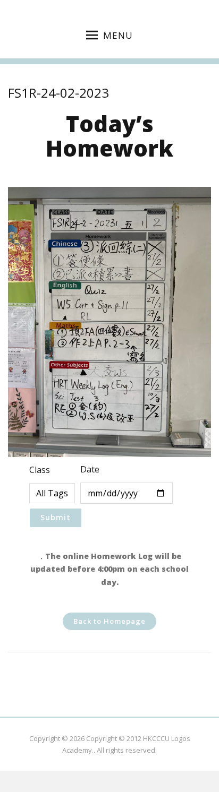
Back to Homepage (109, 621)
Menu (118, 35)
